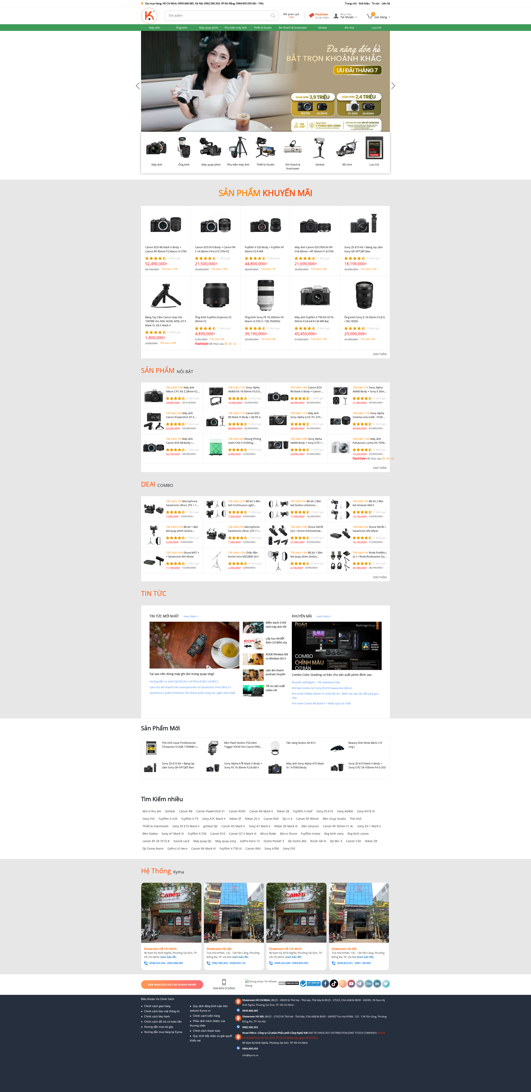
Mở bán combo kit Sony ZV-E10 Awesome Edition (322, 688)
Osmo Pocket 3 (274, 841)
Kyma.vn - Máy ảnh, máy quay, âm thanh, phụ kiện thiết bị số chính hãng (149, 16)
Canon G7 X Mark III (242, 834)
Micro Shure (288, 834)
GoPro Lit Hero (177, 848)
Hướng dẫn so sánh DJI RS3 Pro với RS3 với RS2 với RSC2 (184, 681)
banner (145, 33)
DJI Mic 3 (336, 841)
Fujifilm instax (310, 834)
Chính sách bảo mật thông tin (162, 1011)
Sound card (181, 841)
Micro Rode (268, 834)
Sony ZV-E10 (324, 811)
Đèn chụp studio (334, 819)
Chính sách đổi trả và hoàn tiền (163, 1021)
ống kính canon (358, 834)
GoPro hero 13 (250, 841)
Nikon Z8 (283, 811)
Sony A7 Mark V (259, 826)
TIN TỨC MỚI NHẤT (164, 616)
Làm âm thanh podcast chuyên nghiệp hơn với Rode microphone (277, 676)
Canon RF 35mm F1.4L (338, 826)
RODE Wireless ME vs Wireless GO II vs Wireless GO (277, 658)
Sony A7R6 (271, 848)
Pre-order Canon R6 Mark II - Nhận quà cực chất (321, 703)
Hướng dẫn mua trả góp (158, 1026)
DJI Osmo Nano (152, 848)
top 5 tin (249, 616)
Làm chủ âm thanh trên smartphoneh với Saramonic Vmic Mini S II (190, 687)
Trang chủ (351, 3)
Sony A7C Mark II (213, 819)
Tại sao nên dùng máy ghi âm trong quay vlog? (182, 674)
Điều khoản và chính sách (157, 999)
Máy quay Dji (202, 841)
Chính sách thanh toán (206, 1030)
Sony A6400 (345, 811)
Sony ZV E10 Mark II (185, 826)
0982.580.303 (250, 1027)
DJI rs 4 (287, 819)
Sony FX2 (148, 819)
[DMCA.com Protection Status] (288, 984)
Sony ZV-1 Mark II (369, 826)
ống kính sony (333, 834)
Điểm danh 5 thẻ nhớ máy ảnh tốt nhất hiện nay (276, 626)
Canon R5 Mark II (233, 826)
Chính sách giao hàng (157, 1006)
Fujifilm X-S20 (168, 819)
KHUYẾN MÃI (302, 616)
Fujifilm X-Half (302, 811)
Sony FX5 (289, 848)
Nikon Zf (235, 819)
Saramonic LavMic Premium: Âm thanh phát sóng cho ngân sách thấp (192, 693)
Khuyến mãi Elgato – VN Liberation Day (316, 682)
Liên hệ (386, 3)
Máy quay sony (225, 841)
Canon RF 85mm (307, 819)
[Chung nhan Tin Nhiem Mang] (261, 984)
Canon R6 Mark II (261, 811)
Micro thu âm (151, 811)
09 (243, 1048)
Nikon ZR (371, 841)
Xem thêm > (191, 616)
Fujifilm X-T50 (197, 834)
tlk (273, 15)
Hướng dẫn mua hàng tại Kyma (163, 1032)
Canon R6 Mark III (203, 848)
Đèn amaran (310, 826)
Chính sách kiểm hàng (206, 1015)
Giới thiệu (364, 3)
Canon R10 (217, 834)
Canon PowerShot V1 (210, 811)
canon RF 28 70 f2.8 (155, 841)
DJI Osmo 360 (297, 841)
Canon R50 (271, 819)
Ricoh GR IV (318, 841)
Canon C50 (353, 841)
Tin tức (376, 3)
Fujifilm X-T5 (189, 819)
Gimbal (170, 811)
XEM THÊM (380, 354)
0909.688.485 (250, 1010)
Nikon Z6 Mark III (286, 826)
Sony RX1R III (366, 811)
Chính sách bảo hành (157, 1016)
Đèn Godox (150, 834)
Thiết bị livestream (155, 826)
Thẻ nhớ (355, 819)
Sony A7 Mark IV (173, 834)
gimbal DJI (210, 826)
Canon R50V (237, 811)
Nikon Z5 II (252, 819)
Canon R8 (185, 811)
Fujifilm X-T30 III (231, 848)
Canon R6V (253, 848)
